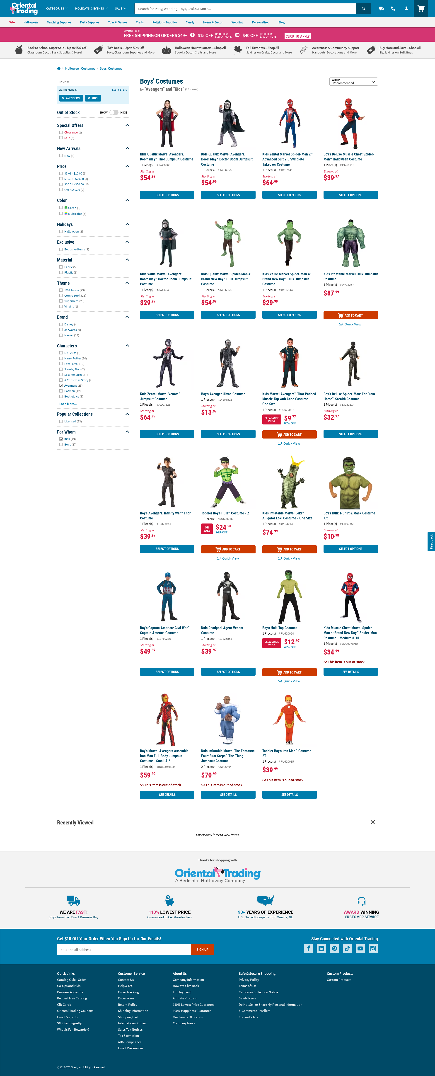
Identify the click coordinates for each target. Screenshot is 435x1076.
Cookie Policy (248, 1017)
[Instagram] (373, 948)
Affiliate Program (185, 998)
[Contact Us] (393, 8)
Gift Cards (64, 1004)
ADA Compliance (129, 1042)
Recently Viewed (75, 822)
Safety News (247, 998)
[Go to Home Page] (58, 68)
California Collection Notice (258, 992)
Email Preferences (130, 1048)
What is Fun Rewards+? (73, 1029)
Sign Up (202, 949)
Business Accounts (70, 992)
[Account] (406, 8)
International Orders (132, 1023)
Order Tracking (128, 992)
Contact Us (126, 979)
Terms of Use (247, 986)
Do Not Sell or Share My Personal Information (270, 1004)
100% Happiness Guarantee (192, 1010)
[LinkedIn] (321, 948)
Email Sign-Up (67, 1017)
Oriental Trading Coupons (75, 1010)
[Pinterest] (334, 948)
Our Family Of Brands (188, 1017)
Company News (184, 1023)
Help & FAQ (125, 986)
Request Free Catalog (72, 998)
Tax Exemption (128, 1035)
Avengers (73, 98)
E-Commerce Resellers (254, 1010)
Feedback (431, 541)
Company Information (188, 979)
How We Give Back (186, 986)
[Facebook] (308, 948)
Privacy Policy (249, 979)
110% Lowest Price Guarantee (193, 1004)
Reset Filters (119, 89)
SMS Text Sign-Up (69, 1023)
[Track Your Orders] (381, 8)
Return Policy (127, 1004)
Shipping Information (133, 1010)
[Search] (363, 8)
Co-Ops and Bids (68, 986)
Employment (182, 992)
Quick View (352, 324)
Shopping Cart (128, 1017)
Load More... (68, 404)
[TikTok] (347, 948)
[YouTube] (360, 948)
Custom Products (339, 979)
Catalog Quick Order (71, 979)
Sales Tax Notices (130, 1029)
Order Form (126, 998)
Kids (95, 98)
